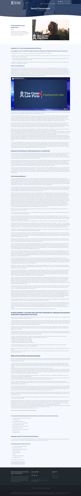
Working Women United (19, 71)
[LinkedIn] (62, 1)
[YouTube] (60, 1)
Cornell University (40, 68)
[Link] (16, 3)
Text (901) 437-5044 (55, 477)
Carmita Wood (58, 68)
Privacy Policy (47, 488)
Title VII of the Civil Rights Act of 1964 (17, 111)
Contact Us (35, 407)
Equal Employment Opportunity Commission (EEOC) (25, 53)
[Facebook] (58, 1)
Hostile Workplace (21, 459)
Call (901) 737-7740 (55, 475)
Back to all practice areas (40, 10)
